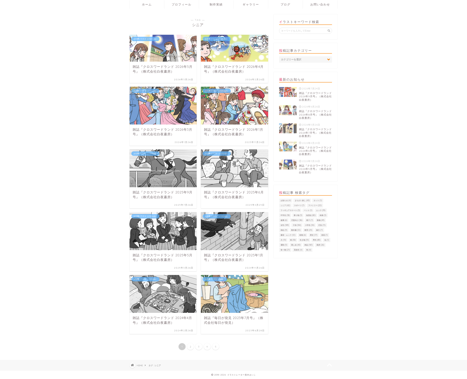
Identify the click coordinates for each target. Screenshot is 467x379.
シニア (285, 205)
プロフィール (181, 4)
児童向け (296, 220)
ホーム (147, 4)
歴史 (313, 235)
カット (318, 200)
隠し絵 (295, 245)
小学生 (309, 225)
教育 (308, 230)
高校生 (298, 250)
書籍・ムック (288, 235)
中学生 (285, 215)
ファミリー (315, 205)
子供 (297, 225)
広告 (321, 225)
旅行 (319, 230)
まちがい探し (302, 200)
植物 (302, 235)
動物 (320, 220)
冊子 (309, 220)
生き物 (304, 240)
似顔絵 (311, 215)
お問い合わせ (320, 4)
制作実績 (216, 4)
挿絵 (284, 230)
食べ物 (285, 250)
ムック (320, 210)
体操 (323, 215)
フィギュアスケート (290, 210)
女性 (285, 225)
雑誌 (308, 245)
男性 (316, 240)
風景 (320, 245)
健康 (284, 220)
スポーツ (299, 205)
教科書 (295, 230)
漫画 (324, 235)
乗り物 (298, 215)
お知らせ (286, 200)
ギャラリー (251, 4)
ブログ (285, 4)
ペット (308, 210)
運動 (284, 245)
